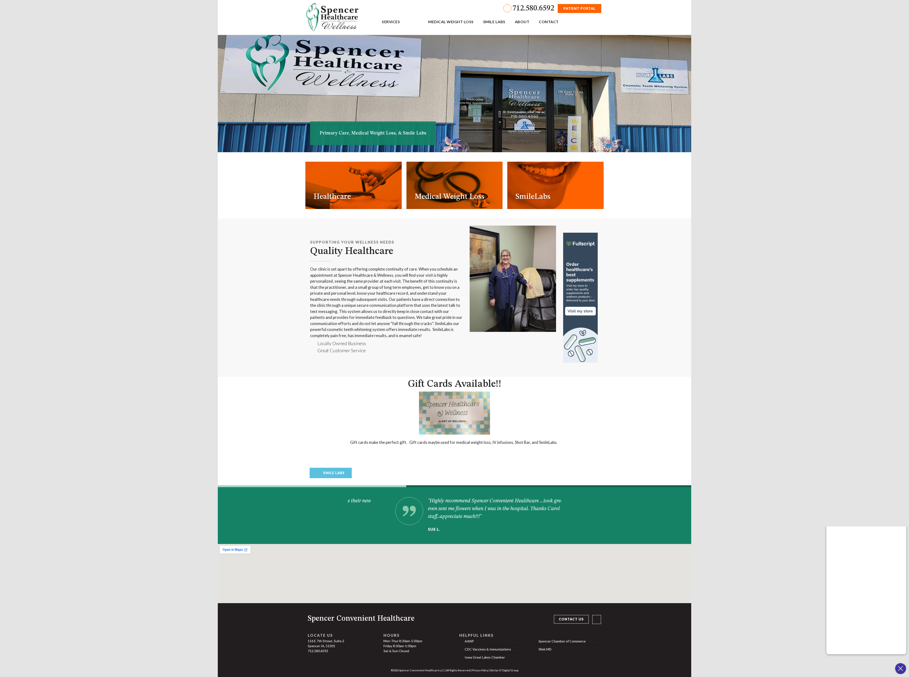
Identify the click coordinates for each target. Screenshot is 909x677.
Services (391, 21)
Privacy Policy (480, 670)
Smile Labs (494, 21)
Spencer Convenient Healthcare (361, 619)
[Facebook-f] (596, 619)
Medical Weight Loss (451, 21)
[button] (452, 148)
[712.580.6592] (507, 8)
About (522, 21)
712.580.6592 (533, 8)
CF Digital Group (508, 670)
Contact (549, 21)
